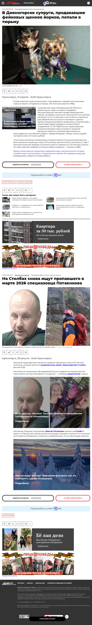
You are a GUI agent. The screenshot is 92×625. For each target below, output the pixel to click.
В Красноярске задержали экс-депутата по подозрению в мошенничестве (27, 213)
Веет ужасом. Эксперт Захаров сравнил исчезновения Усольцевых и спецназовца (48, 415)
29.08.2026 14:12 (7, 275)
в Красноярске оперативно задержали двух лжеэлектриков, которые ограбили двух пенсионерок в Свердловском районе (48, 152)
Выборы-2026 (40, 583)
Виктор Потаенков (55, 431)
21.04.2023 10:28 (7, 9)
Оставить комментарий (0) (73, 164)
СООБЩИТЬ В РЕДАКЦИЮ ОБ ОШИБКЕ (59, 583)
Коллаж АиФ (67, 347)
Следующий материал (47, 619)
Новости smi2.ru (9, 268)
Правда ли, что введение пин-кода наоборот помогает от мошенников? (27, 206)
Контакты (20, 583)
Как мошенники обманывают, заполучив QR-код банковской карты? (71, 199)
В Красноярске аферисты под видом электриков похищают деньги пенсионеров (27, 199)
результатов (74, 374)
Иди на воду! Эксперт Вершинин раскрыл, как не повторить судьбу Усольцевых (45, 477)
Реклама (30, 583)
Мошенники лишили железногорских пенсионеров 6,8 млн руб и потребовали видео (70, 207)
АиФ (20, 86)
